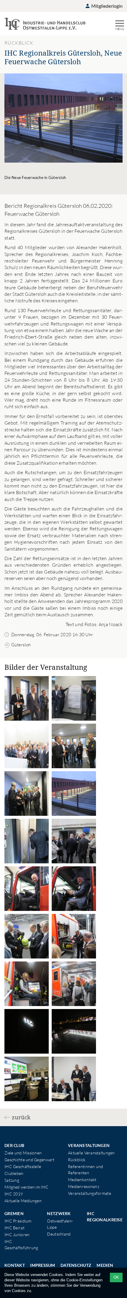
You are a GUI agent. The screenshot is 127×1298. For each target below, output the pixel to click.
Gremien (14, 1213)
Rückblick (77, 1159)
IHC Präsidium (18, 1220)
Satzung (11, 1180)
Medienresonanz (83, 1186)
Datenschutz (76, 1265)
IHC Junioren (17, 1234)
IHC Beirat (14, 1227)
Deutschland (59, 1233)
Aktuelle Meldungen (23, 1200)
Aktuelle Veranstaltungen (91, 1152)
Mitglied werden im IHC (26, 1186)
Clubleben (14, 1173)
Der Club (14, 1145)
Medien (105, 1265)
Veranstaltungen (89, 1145)
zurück (21, 1117)
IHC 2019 (13, 1193)
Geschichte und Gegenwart (29, 1159)
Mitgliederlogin (106, 6)
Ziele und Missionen (23, 1152)
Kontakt (14, 1265)
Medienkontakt (82, 1179)
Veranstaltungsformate (89, 1193)
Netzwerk (59, 1213)
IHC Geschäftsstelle (22, 1166)
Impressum (42, 1265)
